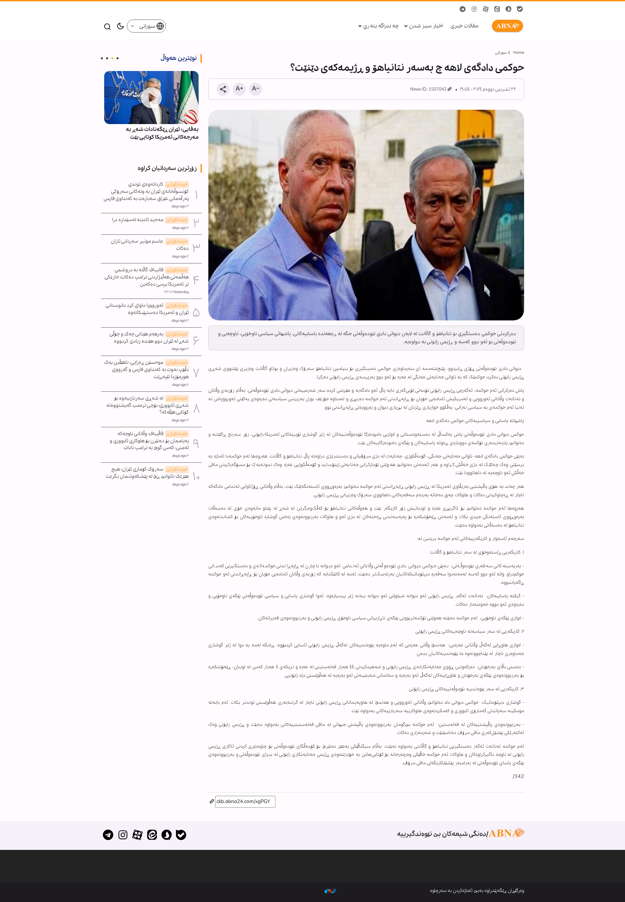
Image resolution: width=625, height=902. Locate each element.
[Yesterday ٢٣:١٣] (151, 97)
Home (518, 52)
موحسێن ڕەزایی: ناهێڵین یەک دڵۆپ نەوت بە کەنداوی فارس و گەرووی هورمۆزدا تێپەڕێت (146, 369)
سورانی (147, 26)
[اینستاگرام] (123, 835)
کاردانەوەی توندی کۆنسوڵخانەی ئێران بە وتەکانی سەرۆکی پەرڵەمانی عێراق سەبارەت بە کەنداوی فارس (146, 191)
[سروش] (166, 835)
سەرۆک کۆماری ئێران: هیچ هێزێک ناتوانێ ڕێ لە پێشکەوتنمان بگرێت (147, 473)
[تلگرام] (108, 835)
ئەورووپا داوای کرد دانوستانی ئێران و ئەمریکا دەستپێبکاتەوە (147, 309)
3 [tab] (107, 58)
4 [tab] (102, 58)
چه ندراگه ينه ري (381, 26)
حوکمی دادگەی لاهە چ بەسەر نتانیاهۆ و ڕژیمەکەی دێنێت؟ (407, 68)
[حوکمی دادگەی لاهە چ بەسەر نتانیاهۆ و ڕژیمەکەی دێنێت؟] (366, 215)
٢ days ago (180, 228)
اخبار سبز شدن (426, 26)
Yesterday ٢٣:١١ (176, 292)
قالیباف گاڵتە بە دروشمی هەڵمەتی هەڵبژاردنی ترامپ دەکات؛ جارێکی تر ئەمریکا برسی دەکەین (147, 277)
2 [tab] (112, 58)
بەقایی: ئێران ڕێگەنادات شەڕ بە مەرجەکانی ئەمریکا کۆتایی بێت (162, 133)
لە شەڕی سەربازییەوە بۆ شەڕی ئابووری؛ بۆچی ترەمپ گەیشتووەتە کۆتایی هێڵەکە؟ (147, 405)
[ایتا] (152, 835)
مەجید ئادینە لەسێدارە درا (150, 220)
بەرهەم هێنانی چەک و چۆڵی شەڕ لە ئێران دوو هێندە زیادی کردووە (149, 338)
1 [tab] (117, 58)
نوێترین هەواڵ (178, 58)
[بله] (181, 835)
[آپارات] (137, 835)
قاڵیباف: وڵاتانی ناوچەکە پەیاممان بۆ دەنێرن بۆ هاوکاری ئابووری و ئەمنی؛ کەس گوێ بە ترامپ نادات (149, 440)
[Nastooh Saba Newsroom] (330, 890)
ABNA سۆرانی (506, 26)
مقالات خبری (465, 26)
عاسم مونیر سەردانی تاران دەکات (150, 245)
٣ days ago (180, 206)
